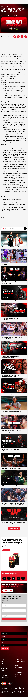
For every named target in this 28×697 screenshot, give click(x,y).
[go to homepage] (10, 683)
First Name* (3, 630)
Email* (3, 613)
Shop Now (6, 550)
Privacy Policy (4, 694)
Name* (3, 602)
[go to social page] (4, 578)
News (6, 6)
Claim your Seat (8, 590)
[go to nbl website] (3, 683)
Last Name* (4, 608)
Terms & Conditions (20, 692)
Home (2, 6)
